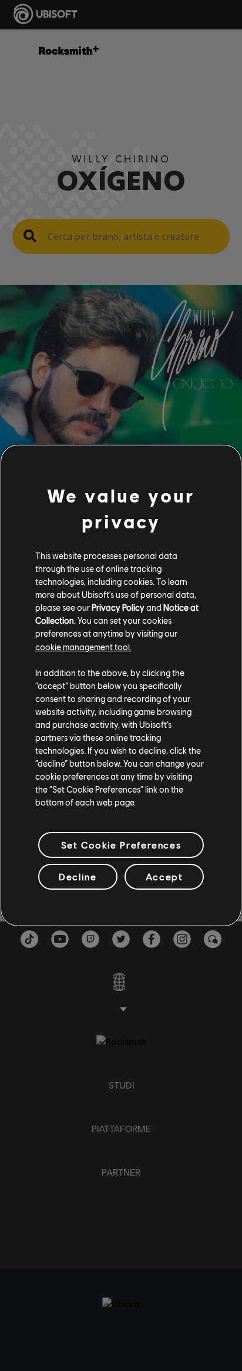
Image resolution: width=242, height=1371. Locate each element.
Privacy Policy (118, 607)
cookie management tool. (83, 646)
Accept (164, 876)
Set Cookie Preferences (121, 844)
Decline (77, 876)
